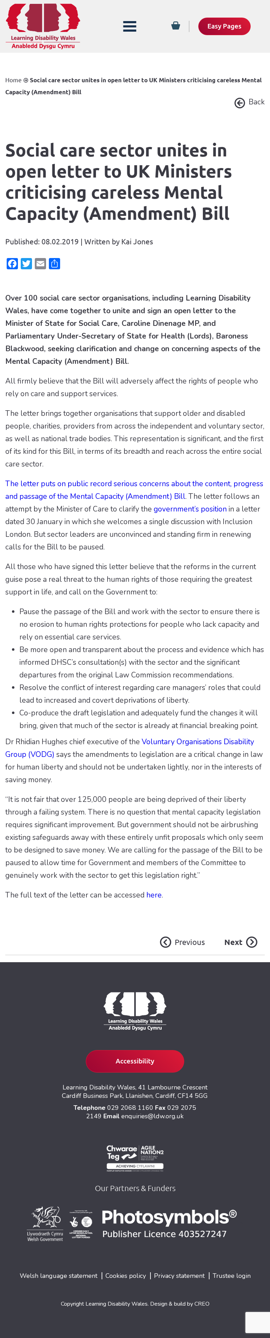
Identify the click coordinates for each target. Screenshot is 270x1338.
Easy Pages (224, 26)
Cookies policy (125, 1276)
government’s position (190, 509)
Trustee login (232, 1276)
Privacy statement (179, 1276)
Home (13, 80)
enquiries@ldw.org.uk (152, 1116)
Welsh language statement (58, 1276)
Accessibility (135, 1061)
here (154, 895)
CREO (202, 1304)
